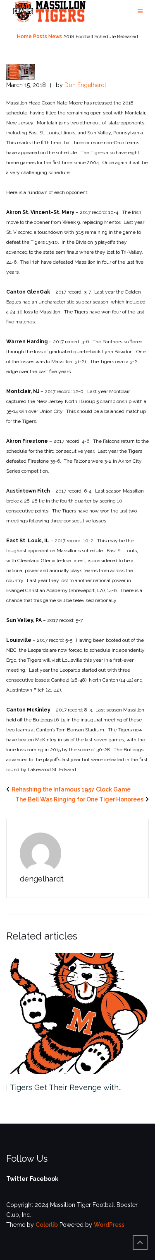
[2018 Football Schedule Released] (20, 71)
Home (24, 36)
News (55, 36)
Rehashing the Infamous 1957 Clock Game (71, 789)
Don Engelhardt (85, 85)
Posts (40, 36)
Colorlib (47, 1224)
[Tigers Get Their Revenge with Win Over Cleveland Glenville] (77, 1013)
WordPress (109, 1224)
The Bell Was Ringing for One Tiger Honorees (79, 799)
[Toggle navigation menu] (140, 11)
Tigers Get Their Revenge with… (66, 1087)
